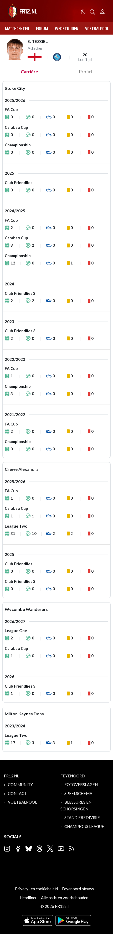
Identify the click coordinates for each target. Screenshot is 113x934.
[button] (92, 11)
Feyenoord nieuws (78, 888)
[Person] (102, 11)
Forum (42, 28)
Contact (17, 793)
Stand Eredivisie (82, 817)
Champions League (84, 826)
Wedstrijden (66, 28)
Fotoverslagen (81, 784)
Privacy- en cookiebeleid (36, 888)
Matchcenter (17, 28)
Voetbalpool (97, 28)
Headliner (28, 897)
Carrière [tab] (29, 71)
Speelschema (78, 793)
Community (20, 784)
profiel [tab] (85, 71)
